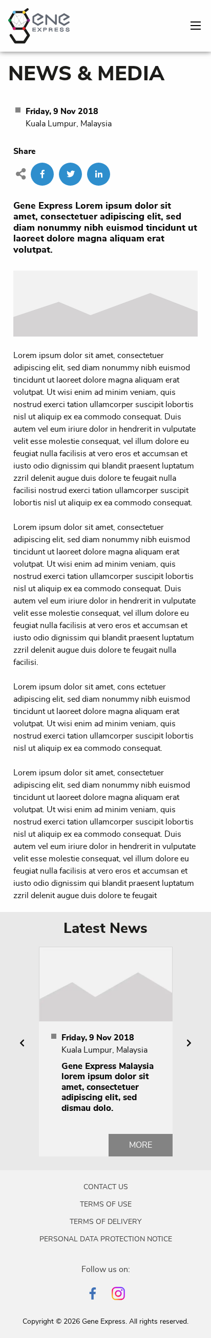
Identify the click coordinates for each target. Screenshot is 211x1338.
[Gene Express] (39, 24)
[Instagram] (118, 1293)
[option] (106, 1051)
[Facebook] (92, 1293)
